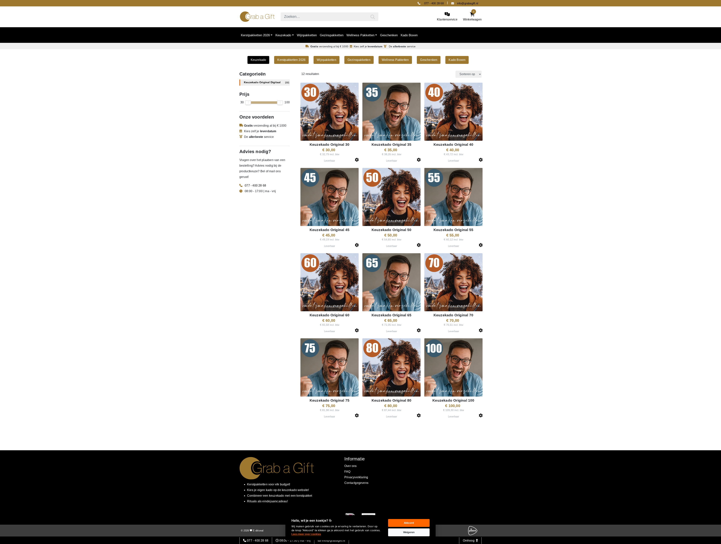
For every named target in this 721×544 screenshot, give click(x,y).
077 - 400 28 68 (433, 3)
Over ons (350, 466)
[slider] (248, 102)
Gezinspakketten (331, 35)
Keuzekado (283, 35)
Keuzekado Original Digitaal (266, 82)
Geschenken (389, 35)
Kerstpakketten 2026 (255, 35)
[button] (357, 160)
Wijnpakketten (307, 35)
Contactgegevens (356, 482)
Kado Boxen (409, 35)
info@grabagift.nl (467, 3)
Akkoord (409, 522)
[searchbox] (329, 16)
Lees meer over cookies (306, 534)
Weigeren (409, 532)
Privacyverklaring (356, 477)
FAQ (347, 471)
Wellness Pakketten (360, 35)
